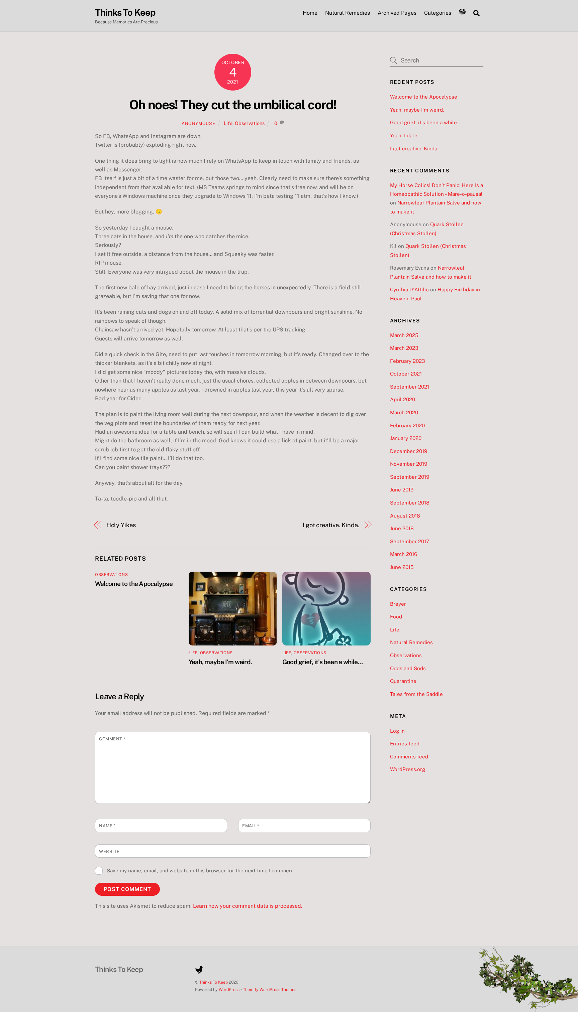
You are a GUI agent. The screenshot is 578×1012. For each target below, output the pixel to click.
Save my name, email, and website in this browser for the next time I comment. (201, 870)
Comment (112, 738)
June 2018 (402, 528)
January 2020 (405, 438)
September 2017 (409, 541)
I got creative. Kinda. (331, 525)
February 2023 (407, 361)
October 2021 (406, 374)
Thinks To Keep (213, 982)
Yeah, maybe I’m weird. (220, 662)
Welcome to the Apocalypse (134, 583)
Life (228, 123)
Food (396, 616)
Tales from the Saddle (416, 694)
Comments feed (409, 756)
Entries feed (404, 743)
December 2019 (408, 451)
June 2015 (402, 567)
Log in (397, 731)
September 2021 (409, 387)
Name (107, 825)
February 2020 (407, 425)
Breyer (398, 604)
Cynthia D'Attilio (409, 289)
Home (310, 13)
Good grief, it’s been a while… (322, 662)
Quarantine (403, 681)
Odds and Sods (408, 668)
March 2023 (404, 348)
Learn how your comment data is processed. (247, 906)
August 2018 (405, 516)
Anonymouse (198, 123)
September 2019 (409, 477)
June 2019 (401, 489)
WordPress (229, 989)
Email (250, 825)
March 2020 (404, 412)
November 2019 (408, 464)
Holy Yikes (121, 525)
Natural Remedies (347, 13)
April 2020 (402, 399)
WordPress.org (407, 769)
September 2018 (409, 502)
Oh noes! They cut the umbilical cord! (232, 104)
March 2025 (404, 335)
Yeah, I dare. (404, 135)
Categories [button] (437, 13)
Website (109, 851)
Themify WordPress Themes (269, 989)
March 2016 (403, 554)
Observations (250, 123)
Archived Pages (397, 13)
